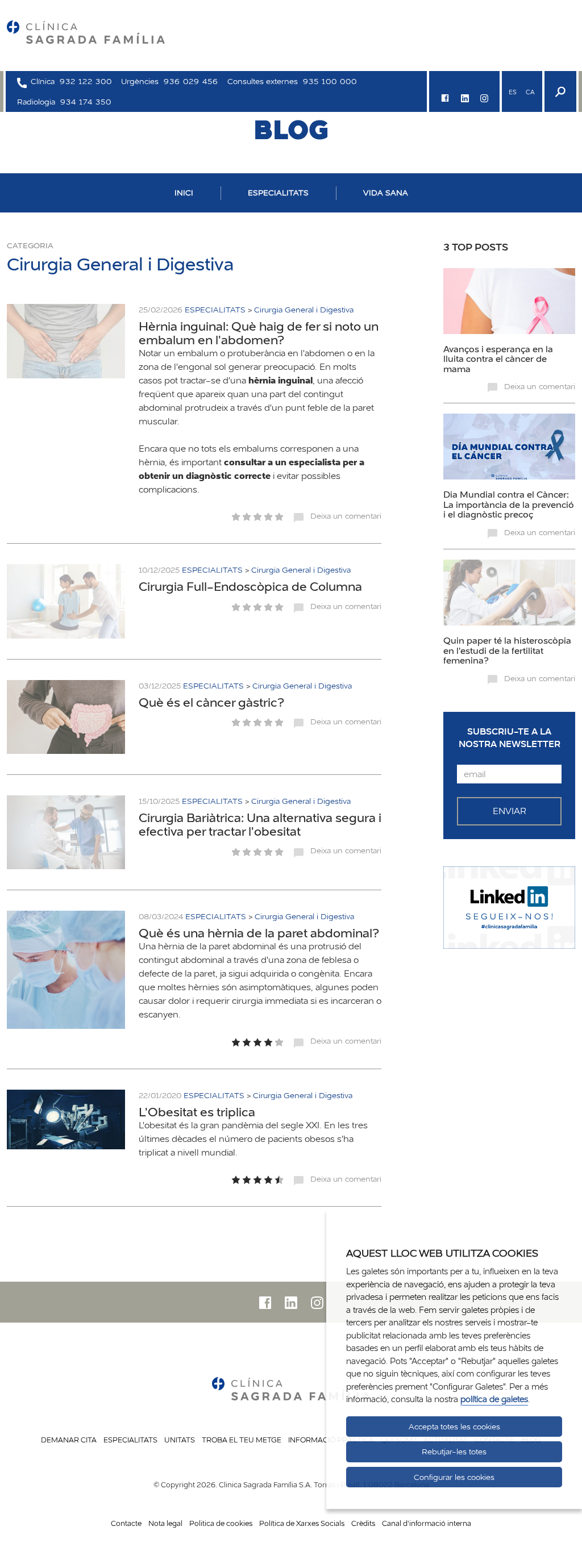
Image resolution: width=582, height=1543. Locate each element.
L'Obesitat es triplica (197, 1111)
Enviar (509, 811)
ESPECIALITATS (278, 192)
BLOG (291, 129)
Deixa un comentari (345, 516)
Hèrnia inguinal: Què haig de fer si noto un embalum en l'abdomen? (259, 333)
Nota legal (165, 1523)
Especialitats (130, 1439)
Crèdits (363, 1523)
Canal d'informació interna (426, 1523)
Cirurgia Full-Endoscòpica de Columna (250, 586)
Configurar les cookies (454, 1477)
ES (513, 92)
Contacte (126, 1523)
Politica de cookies (220, 1523)
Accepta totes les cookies (454, 1426)
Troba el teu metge (241, 1439)
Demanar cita (69, 1439)
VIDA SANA (385, 192)
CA (530, 92)
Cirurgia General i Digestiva (304, 310)
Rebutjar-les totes (454, 1451)
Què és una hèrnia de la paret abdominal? (259, 932)
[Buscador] (559, 91)
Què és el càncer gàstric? (211, 702)
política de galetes (494, 1399)
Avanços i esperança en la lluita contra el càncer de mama (498, 359)
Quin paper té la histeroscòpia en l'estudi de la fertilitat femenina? (507, 650)
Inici (183, 192)
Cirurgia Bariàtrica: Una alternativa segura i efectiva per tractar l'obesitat (260, 824)
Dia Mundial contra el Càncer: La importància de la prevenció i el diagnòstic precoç (508, 504)
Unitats (179, 1439)
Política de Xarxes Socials (301, 1523)
